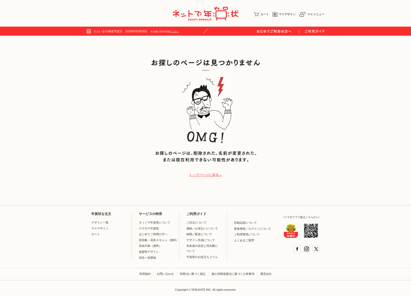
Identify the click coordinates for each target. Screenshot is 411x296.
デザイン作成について (200, 240)
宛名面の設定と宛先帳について (202, 248)
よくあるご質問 (244, 240)
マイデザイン (287, 14)
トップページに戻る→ (205, 175)
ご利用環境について (247, 234)
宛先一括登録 (147, 257)
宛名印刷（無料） (150, 245)
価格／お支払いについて (202, 228)
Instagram (306, 248)
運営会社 (266, 274)
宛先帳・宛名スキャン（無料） (159, 240)
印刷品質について (245, 222)
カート (264, 14)
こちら (175, 31)
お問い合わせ (165, 274)
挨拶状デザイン (149, 251)
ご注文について (196, 222)
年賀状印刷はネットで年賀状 (205, 13)
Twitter (316, 248)
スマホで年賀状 (149, 228)
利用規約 (145, 274)
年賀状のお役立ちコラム (202, 257)
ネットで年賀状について (154, 222)
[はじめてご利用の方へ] (278, 31)
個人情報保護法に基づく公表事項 (232, 274)
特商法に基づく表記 (193, 274)
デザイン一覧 (99, 222)
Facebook (297, 248)
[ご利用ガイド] (314, 31)
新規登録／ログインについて (252, 228)
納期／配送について (199, 234)
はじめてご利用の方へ (153, 234)
